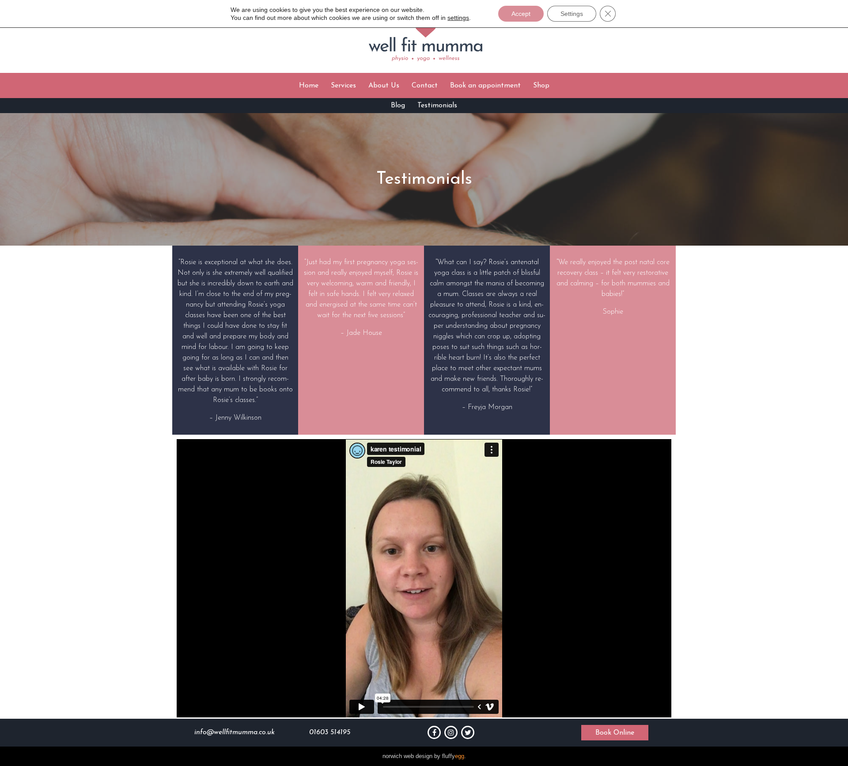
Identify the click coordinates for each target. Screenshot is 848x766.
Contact (425, 85)
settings (458, 17)
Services (343, 85)
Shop (541, 85)
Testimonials (437, 105)
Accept (520, 13)
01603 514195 (329, 732)
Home (308, 85)
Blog (398, 105)
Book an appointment (485, 85)
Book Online (614, 732)
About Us (383, 85)
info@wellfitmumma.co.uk (234, 732)
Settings (571, 13)
